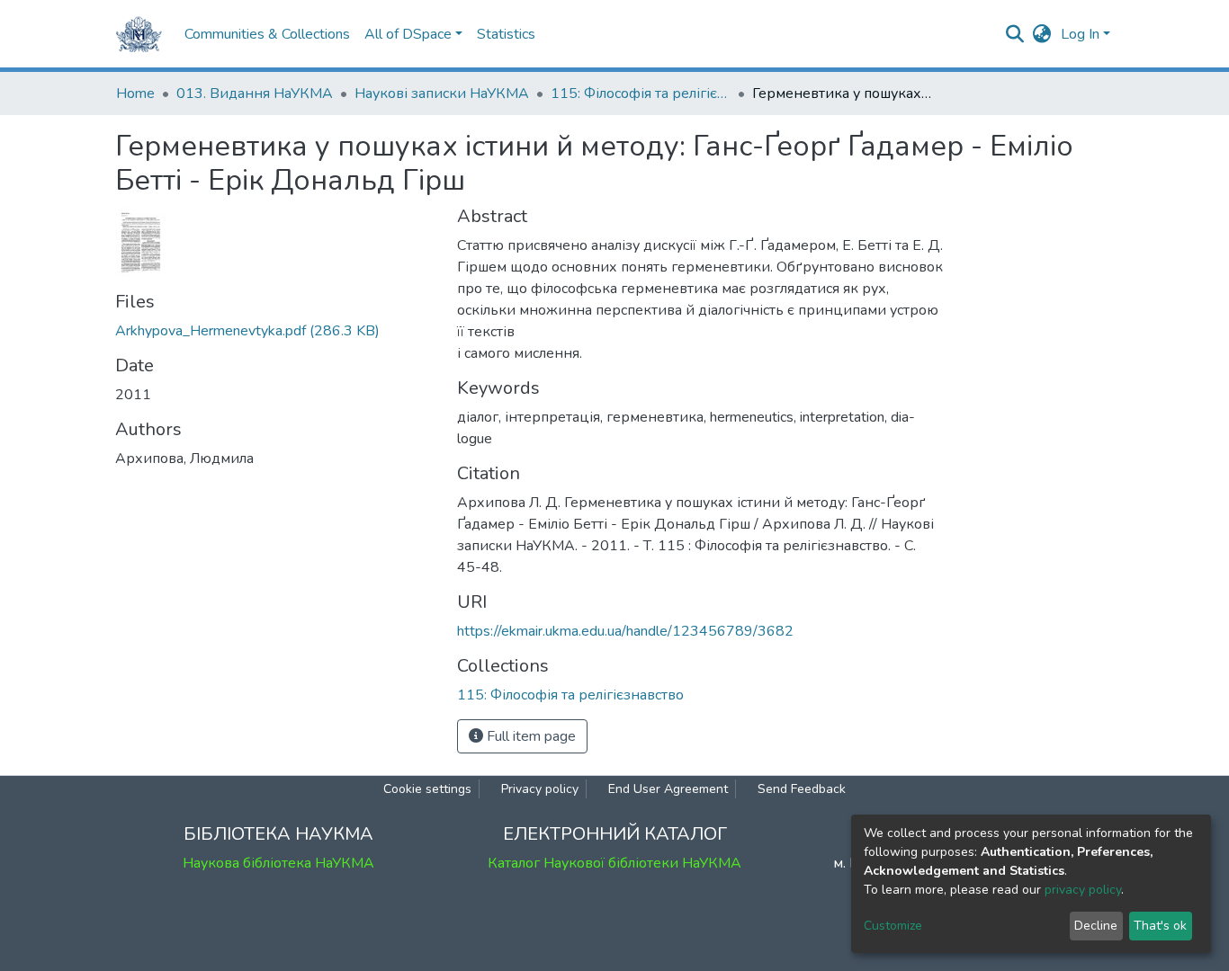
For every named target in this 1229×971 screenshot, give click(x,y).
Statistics (506, 34)
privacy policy (1083, 889)
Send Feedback (802, 788)
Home (135, 93)
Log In (1080, 34)
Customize (893, 925)
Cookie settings (427, 788)
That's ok (1160, 925)
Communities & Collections (267, 34)
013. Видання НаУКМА (254, 93)
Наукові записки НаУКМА (441, 93)
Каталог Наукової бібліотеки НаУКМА (614, 863)
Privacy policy (540, 788)
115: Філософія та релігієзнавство (641, 93)
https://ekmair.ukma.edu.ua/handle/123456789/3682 (625, 631)
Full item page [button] (529, 736)
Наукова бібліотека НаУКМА (278, 863)
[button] (1042, 34)
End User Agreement (668, 788)
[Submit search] (1015, 34)
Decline (1095, 925)
